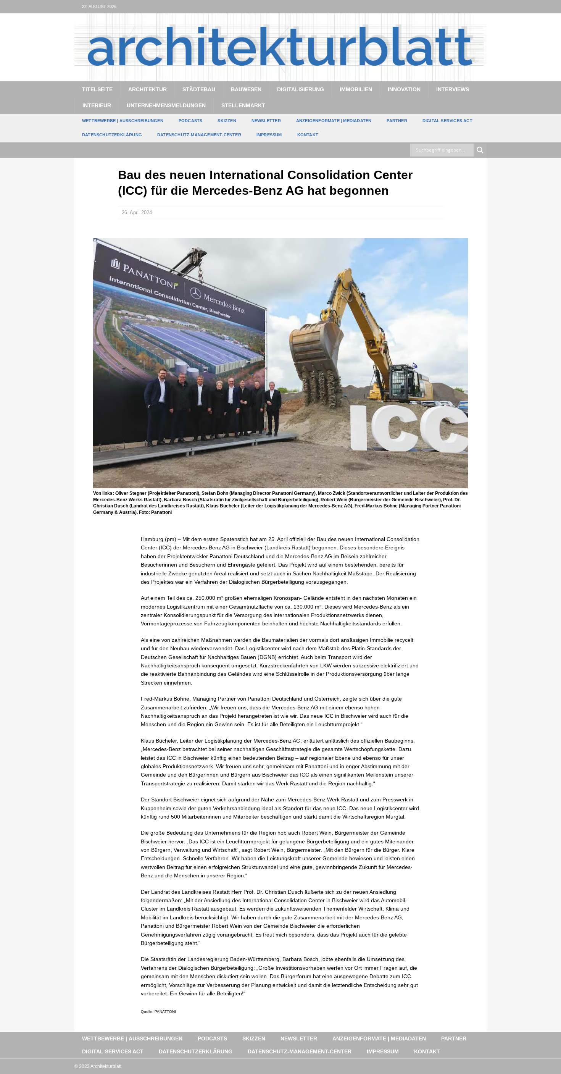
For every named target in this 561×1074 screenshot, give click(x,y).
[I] (480, 6)
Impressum (269, 134)
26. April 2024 (137, 212)
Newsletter (266, 120)
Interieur (96, 105)
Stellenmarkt (243, 105)
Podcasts (191, 120)
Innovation (404, 89)
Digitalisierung (300, 89)
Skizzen (227, 120)
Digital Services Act (447, 120)
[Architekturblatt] (280, 77)
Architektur (147, 89)
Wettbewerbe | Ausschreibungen (122, 120)
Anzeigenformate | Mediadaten (334, 120)
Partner (397, 120)
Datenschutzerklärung (112, 134)
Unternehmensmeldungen (166, 105)
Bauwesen (246, 89)
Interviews (452, 89)
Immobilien (356, 89)
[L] (465, 6)
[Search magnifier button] (480, 150)
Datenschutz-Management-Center (199, 134)
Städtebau (198, 89)
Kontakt (307, 134)
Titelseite (97, 89)
